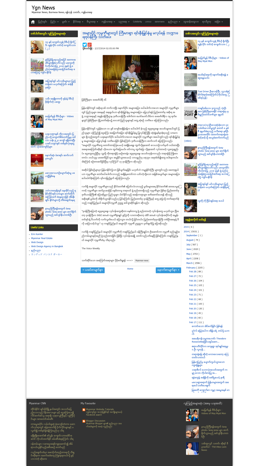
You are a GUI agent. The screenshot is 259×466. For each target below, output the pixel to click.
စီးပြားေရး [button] (91, 21)
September (192, 235)
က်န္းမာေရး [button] (107, 21)
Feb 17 (193, 322)
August (190, 240)
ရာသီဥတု (206, 21)
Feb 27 (193, 276)
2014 (186, 231)
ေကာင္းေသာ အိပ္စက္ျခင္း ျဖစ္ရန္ (207, 326)
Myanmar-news (141, 260)
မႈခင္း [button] (65, 21)
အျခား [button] (218, 21)
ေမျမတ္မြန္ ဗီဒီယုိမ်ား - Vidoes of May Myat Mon (59, 118)
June (189, 249)
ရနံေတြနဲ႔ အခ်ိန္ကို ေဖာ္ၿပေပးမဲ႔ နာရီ (208, 377)
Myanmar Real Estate (42, 238)
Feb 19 (193, 313)
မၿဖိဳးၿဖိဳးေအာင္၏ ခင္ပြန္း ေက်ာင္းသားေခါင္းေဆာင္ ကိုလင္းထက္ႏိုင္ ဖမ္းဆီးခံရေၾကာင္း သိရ (52, 437)
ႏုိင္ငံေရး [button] (77, 21)
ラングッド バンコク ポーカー (46, 254)
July (188, 244)
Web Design (37, 242)
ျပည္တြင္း (42, 21)
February (191, 268)
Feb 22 (193, 299)
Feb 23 (193, 294)
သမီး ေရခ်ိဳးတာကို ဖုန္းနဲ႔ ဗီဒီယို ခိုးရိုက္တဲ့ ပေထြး (59, 100)
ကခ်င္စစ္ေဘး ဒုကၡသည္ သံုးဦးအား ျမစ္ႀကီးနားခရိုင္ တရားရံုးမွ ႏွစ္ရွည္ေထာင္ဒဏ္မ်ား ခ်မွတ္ (213, 111)
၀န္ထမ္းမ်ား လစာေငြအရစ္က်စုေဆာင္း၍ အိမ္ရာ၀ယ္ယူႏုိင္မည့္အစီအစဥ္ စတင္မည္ (52, 446)
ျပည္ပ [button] (54, 21)
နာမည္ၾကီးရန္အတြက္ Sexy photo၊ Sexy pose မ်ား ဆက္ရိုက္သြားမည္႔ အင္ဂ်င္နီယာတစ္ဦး (60, 212)
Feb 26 (193, 281)
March (189, 263)
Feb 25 (193, 285)
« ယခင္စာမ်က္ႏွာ (92, 270)
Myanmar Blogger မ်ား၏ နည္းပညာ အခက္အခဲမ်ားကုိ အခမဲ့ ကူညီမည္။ (104, 425)
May (188, 254)
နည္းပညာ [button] (173, 21)
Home (130, 269)
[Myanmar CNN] (32, 22)
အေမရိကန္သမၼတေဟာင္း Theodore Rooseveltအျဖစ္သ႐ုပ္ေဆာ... (209, 340)
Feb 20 (193, 308)
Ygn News (43, 8)
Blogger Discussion (95, 421)
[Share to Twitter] (85, 45)
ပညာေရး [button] (123, 21)
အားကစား (160, 21)
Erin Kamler (37, 234)
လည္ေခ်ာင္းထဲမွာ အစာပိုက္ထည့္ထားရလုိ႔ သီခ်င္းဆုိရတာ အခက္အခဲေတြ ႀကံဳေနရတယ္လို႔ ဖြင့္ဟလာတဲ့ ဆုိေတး (52, 456)
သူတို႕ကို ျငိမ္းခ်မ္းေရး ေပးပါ (211, 201)
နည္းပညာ (36, 250)
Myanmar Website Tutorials (100, 409)
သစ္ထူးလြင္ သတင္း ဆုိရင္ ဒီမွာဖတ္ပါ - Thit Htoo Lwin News (214, 447)
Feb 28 (193, 271)
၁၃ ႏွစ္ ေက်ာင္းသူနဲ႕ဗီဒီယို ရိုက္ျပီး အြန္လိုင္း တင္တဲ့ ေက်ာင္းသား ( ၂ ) (60, 45)
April (189, 258)
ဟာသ (148, 21)
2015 (186, 227)
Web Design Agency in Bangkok (47, 246)
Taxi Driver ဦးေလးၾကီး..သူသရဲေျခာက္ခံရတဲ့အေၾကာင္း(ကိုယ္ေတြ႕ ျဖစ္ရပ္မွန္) (213, 95)
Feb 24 (193, 290)
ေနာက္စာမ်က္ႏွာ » (168, 270)
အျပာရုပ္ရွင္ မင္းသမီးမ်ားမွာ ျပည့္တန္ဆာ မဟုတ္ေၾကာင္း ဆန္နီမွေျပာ (60, 84)
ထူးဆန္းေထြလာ (191, 21)
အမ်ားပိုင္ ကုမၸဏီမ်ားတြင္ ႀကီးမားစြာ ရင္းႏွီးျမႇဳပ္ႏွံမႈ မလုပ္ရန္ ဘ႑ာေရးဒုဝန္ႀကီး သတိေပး (130, 35)
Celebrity (137, 21)
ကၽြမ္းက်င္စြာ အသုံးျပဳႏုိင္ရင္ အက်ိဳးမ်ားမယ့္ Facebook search (104, 414)
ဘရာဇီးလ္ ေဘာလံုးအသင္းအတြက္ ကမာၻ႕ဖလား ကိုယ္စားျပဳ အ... (209, 371)
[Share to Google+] (90, 45)
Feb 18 (193, 318)
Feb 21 (193, 304)
